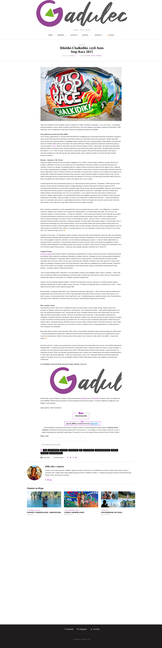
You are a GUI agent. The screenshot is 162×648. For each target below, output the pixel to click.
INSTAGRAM (94, 398)
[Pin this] (76, 457)
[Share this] (67, 457)
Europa (88, 55)
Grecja (93, 55)
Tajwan (77, 510)
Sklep (112, 35)
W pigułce (37, 510)
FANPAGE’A (83, 398)
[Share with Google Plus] (73, 457)
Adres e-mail (44, 436)
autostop (64, 450)
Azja (66, 510)
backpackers (73, 450)
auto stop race (53, 450)
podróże (114, 450)
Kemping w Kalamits (46, 254)
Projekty (98, 35)
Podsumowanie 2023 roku (111, 512)
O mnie (50, 35)
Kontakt (85, 35)
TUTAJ (54, 146)
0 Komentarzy (59, 457)
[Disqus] (81, 542)
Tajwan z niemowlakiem (74, 512)
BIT (81, 450)
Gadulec (72, 55)
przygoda (44, 453)
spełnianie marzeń (56, 453)
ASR (45, 450)
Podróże (60, 35)
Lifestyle (73, 35)
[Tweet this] (70, 457)
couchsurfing (88, 450)
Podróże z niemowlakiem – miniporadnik (44, 512)
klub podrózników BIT (102, 450)
